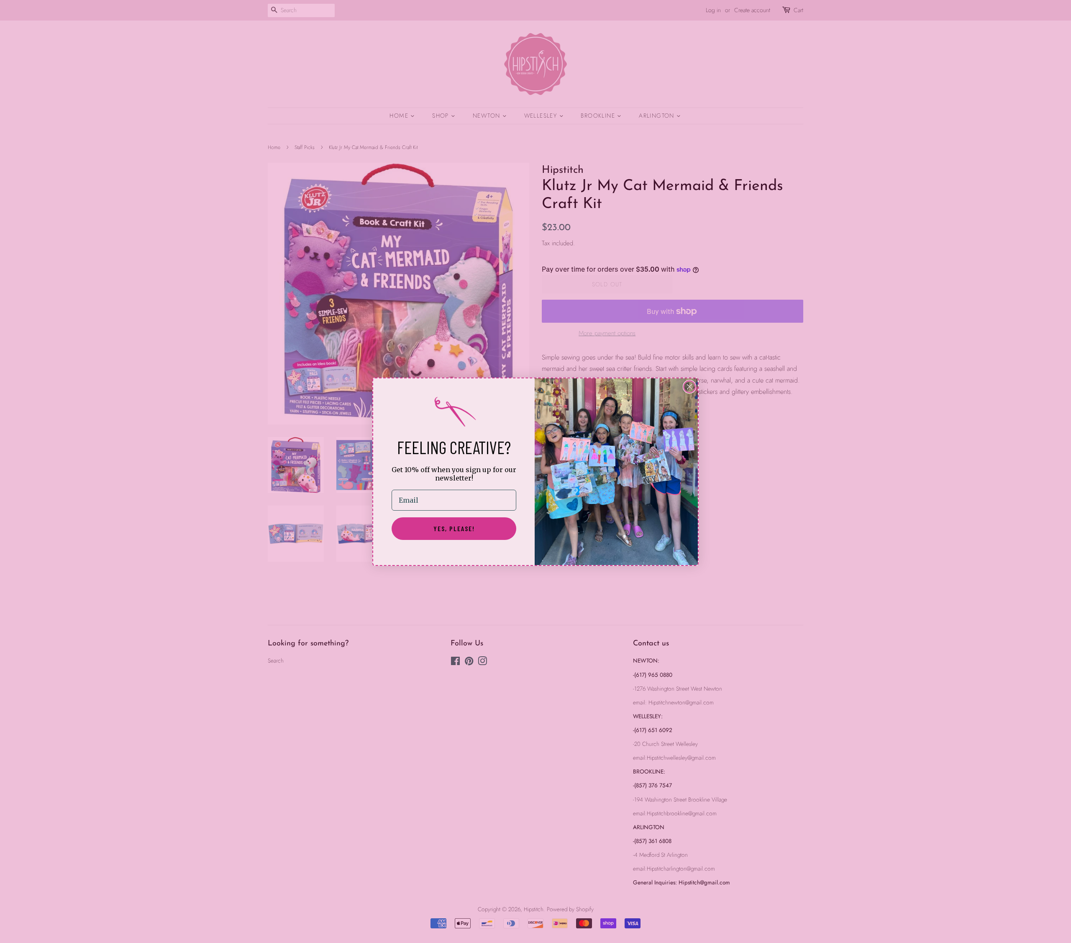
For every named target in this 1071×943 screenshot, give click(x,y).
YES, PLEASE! (454, 528)
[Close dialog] (689, 387)
